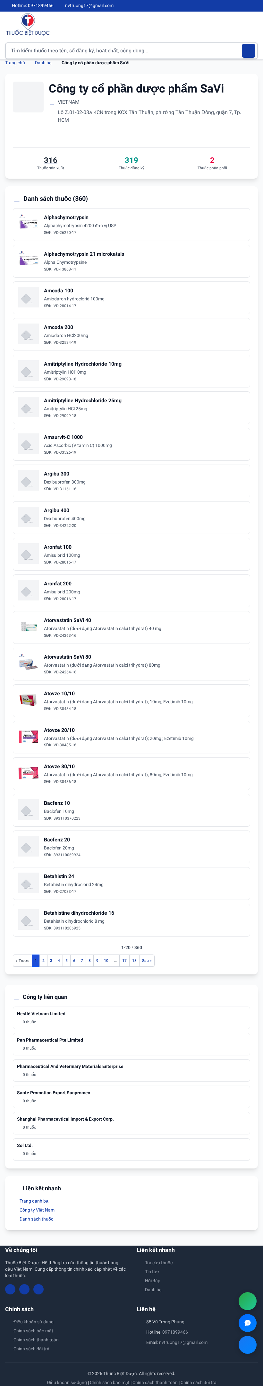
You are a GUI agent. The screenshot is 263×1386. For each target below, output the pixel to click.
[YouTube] (244, 6)
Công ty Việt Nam (37, 1210)
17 (124, 960)
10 (106, 960)
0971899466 (175, 1332)
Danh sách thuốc (36, 1219)
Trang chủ (15, 62)
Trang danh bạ (33, 1201)
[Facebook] (234, 6)
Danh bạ (43, 62)
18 (134, 960)
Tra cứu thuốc (159, 1262)
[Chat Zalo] (248, 1323)
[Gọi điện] (248, 1301)
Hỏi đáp (152, 1280)
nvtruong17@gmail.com (183, 1342)
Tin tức (152, 1271)
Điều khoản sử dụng (33, 1321)
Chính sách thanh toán (36, 1339)
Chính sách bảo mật (33, 1330)
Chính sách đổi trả (31, 1348)
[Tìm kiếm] (249, 51)
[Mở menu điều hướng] (253, 24)
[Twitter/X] (255, 6)
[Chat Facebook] (248, 1345)
